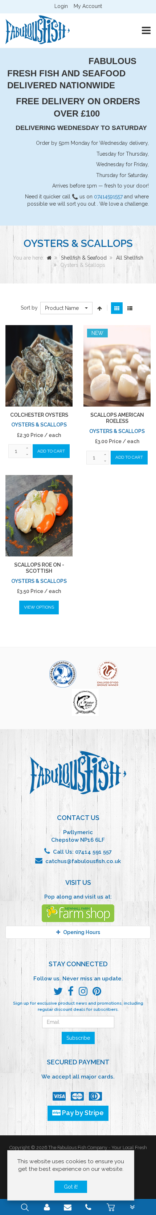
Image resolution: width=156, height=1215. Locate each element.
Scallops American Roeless (117, 418)
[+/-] (100, 308)
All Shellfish (129, 258)
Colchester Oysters (39, 415)
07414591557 (108, 196)
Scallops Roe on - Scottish (39, 568)
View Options (39, 607)
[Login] (47, 1208)
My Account (88, 6)
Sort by (29, 308)
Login (61, 6)
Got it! (71, 1187)
